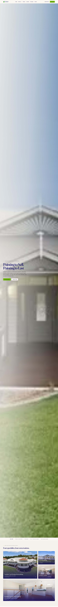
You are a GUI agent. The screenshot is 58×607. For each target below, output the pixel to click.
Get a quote (52, 1)
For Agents (31, 1)
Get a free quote (7, 279)
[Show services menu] (21, 1)
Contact (36, 1)
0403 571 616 (47, 1)
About (16, 1)
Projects (24, 1)
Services (19, 1)
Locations (27, 1)
